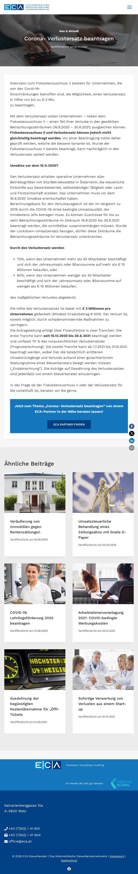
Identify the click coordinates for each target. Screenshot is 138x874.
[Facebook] (131, 426)
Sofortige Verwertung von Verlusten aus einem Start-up (102, 703)
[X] (131, 433)
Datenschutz (69, 860)
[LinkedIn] (131, 440)
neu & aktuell (69, 31)
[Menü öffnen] (129, 7)
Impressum (117, 856)
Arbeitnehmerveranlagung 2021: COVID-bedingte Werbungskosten (100, 617)
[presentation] (34, 492)
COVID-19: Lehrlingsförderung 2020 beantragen (32, 617)
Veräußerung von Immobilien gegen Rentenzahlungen (25, 526)
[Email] (131, 448)
